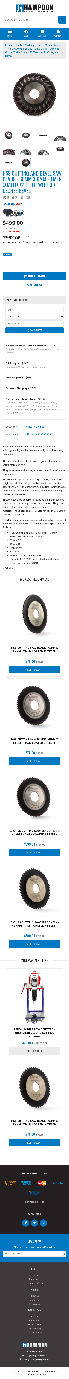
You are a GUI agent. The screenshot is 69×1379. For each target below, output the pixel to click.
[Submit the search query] (62, 20)
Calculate (35, 330)
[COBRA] (13, 212)
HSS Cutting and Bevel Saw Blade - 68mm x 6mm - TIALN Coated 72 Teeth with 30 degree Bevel (32, 52)
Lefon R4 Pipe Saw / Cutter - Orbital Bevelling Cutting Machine (34, 1033)
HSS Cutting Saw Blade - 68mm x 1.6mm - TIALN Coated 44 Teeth (34, 1122)
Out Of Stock (34, 1051)
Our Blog (34, 1299)
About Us (34, 1295)
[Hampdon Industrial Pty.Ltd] (34, 9)
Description (11, 426)
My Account (34, 1275)
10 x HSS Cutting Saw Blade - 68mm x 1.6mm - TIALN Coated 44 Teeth (34, 924)
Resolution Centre (34, 1283)
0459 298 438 (35, 1351)
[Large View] (9, 135)
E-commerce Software (30, 1374)
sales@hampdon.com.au (36, 1355)
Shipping (34, 1316)
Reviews (32, 434)
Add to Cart (36, 276)
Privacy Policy (34, 1328)
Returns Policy (34, 1320)
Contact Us (34, 1303)
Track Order (34, 1279)
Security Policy (34, 1332)
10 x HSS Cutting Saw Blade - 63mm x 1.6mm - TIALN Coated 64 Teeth (34, 832)
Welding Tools (33, 45)
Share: (7, 203)
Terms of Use (34, 1324)
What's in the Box (34, 426)
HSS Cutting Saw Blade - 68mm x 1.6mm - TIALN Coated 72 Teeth (34, 649)
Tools (19, 45)
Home (8, 45)
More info (25, 237)
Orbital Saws (52, 45)
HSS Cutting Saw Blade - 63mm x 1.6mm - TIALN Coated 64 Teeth (34, 741)
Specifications (13, 434)
